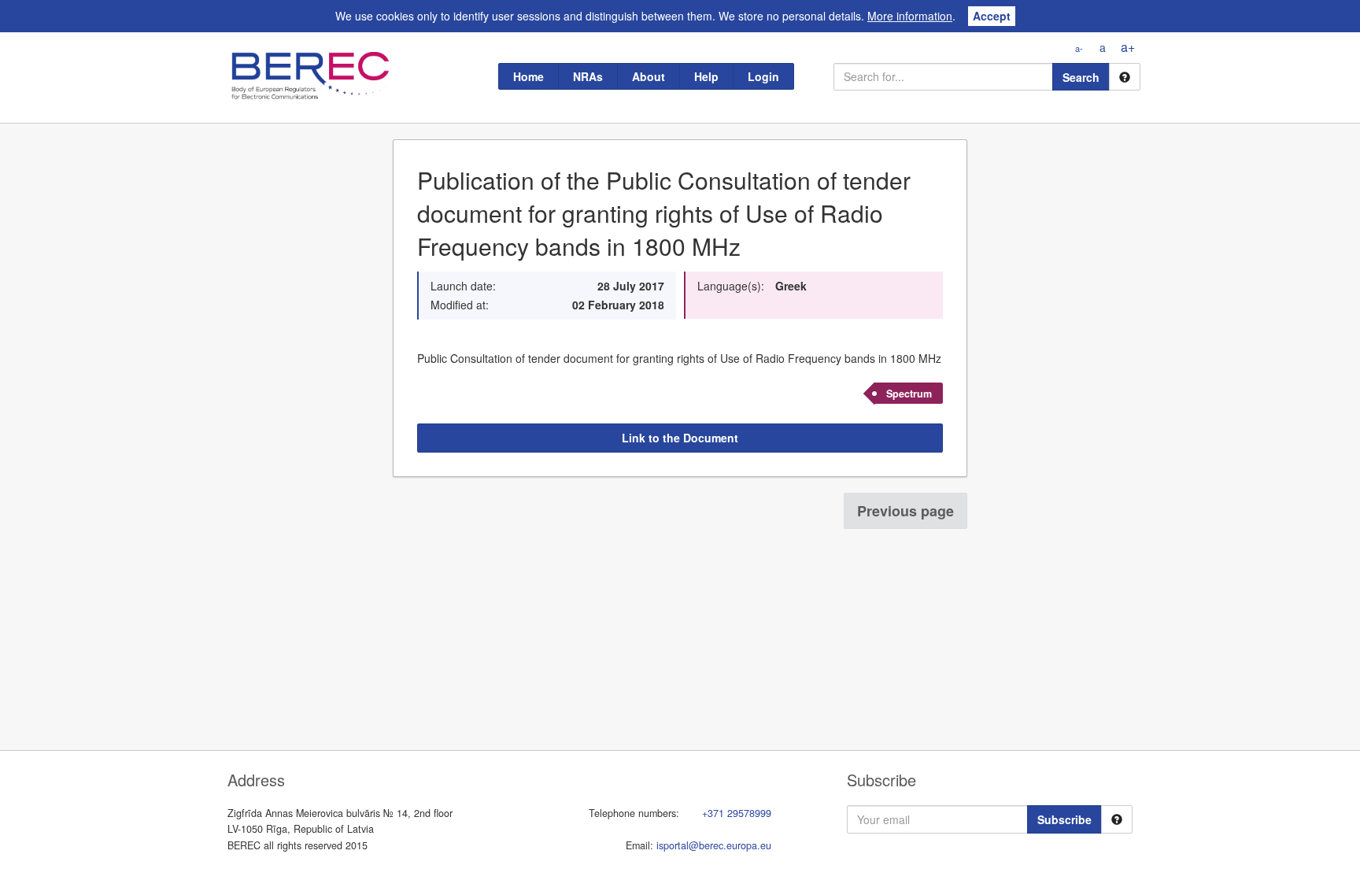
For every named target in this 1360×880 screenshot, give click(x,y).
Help (706, 76)
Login (763, 76)
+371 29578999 (736, 813)
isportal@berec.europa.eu (713, 845)
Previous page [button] (905, 511)
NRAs (588, 76)
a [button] (1102, 47)
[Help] (1124, 77)
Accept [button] (992, 16)
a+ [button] (1128, 47)
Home (528, 76)
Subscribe (1064, 819)
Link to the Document (680, 438)
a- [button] (1079, 48)
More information (909, 16)
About (648, 76)
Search (1080, 77)
